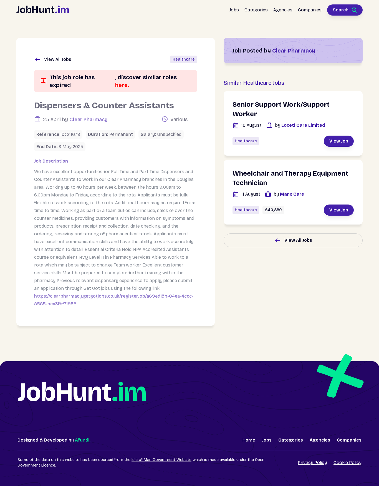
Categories (256, 10)
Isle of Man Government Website (161, 459)
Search (340, 10)
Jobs (234, 10)
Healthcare (184, 59)
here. (122, 85)
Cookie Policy (347, 462)
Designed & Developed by (53, 440)
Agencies (282, 10)
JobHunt (42, 10)
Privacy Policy (312, 462)
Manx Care (289, 194)
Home (248, 440)
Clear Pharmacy (88, 119)
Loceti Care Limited (300, 125)
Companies (310, 10)
